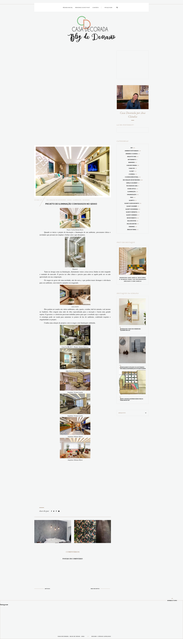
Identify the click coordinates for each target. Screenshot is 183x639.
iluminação (77, 200)
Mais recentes (95, 588)
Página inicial (68, 7)
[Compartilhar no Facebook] (51, 511)
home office (132, 188)
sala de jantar (133, 223)
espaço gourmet (132, 183)
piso (132, 197)
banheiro (132, 162)
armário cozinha (133, 153)
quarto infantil (132, 212)
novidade (86, 200)
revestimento (133, 218)
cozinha (133, 174)
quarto (133, 200)
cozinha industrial (132, 177)
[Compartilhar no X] (54, 511)
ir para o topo (172, 600)
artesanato (133, 159)
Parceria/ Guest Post (82, 7)
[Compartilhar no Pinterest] (56, 511)
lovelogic (107, 636)
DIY (133, 147)
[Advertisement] (72, 96)
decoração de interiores (56, 200)
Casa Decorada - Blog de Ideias (69, 636)
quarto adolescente (132, 203)
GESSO (69, 200)
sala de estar (132, 220)
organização (132, 194)
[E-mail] (58, 511)
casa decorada (132, 165)
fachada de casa (132, 185)
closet (132, 171)
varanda (133, 226)
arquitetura (132, 156)
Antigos (47, 588)
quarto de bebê (132, 206)
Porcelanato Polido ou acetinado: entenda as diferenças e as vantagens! (133, 367)
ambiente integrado (133, 150)
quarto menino (132, 215)
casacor (133, 168)
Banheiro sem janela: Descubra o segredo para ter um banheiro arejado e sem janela (132, 279)
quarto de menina (132, 209)
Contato (95, 7)
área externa (132, 229)
